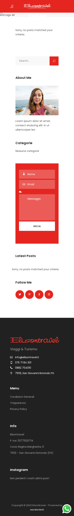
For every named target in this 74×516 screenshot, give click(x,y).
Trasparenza (18, 403)
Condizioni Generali (22, 397)
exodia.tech (37, 509)
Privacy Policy (18, 409)
